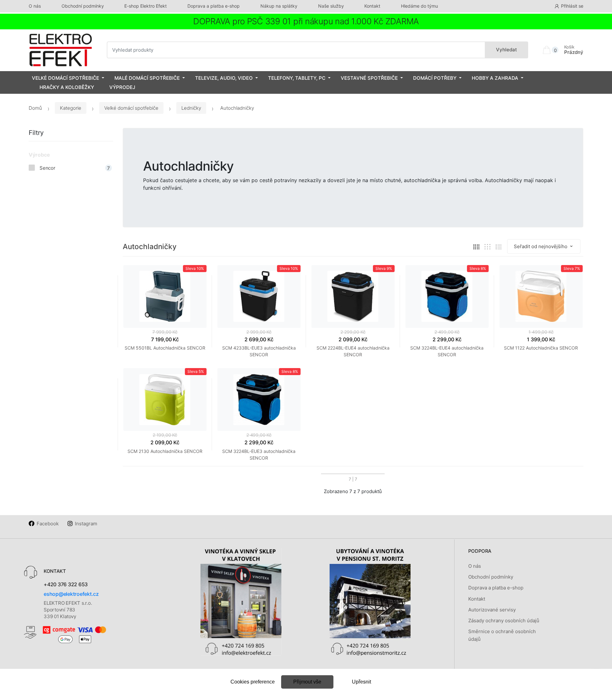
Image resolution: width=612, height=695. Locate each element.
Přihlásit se (572, 6)
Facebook (48, 524)
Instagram (86, 524)
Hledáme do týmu (419, 6)
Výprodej (122, 87)
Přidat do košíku (353, 374)
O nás (35, 6)
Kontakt (372, 6)
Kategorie (70, 108)
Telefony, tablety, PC (296, 78)
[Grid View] (476, 246)
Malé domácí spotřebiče (147, 78)
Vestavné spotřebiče (369, 78)
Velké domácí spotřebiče (65, 78)
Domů (35, 108)
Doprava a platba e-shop (213, 6)
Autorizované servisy (492, 610)
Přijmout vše (307, 681)
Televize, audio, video (224, 78)
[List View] (498, 246)
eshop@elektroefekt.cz (71, 594)
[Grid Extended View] (487, 246)
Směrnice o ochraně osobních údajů (502, 635)
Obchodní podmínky (83, 6)
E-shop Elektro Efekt (145, 6)
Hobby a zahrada (495, 78)
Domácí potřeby (434, 78)
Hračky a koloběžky (67, 87)
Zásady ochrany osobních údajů (503, 620)
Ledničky (191, 108)
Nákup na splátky (278, 6)
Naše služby (331, 6)
